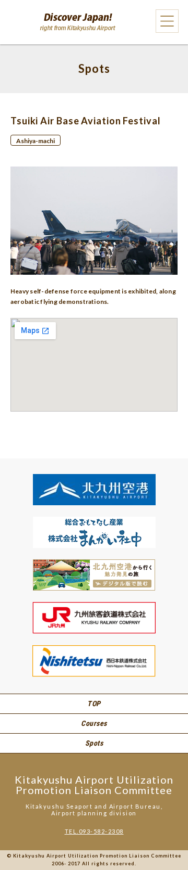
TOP (94, 703)
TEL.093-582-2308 (94, 831)
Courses (94, 723)
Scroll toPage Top (161, 834)
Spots (94, 743)
